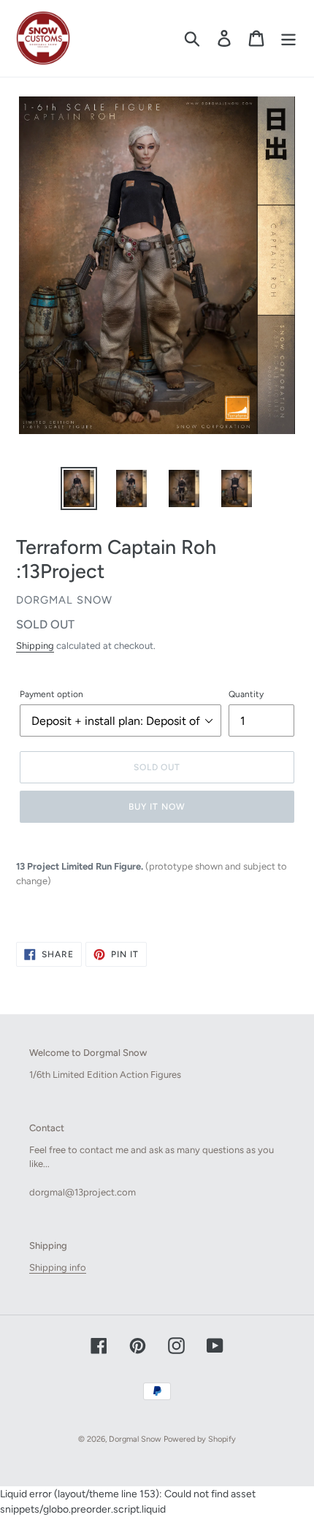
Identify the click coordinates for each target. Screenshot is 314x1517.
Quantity (246, 694)
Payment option (51, 694)
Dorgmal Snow (135, 1439)
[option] (79, 488)
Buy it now (157, 807)
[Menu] (288, 38)
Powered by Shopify (200, 1439)
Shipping (35, 645)
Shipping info (57, 1267)
